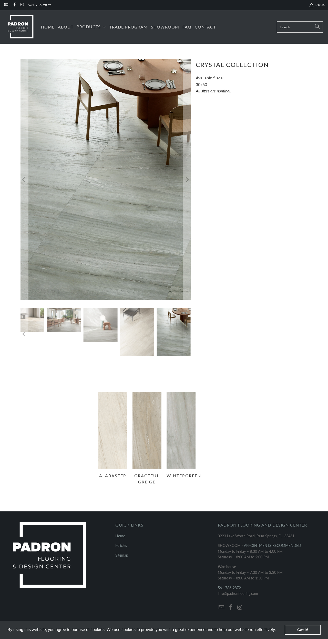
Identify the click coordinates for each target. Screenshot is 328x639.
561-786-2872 (39, 5)
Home (120, 417)
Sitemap (121, 436)
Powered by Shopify (68, 508)
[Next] (187, 120)
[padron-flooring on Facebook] (14, 5)
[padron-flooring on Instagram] (22, 5)
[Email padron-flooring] (6, 5)
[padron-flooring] (20, 27)
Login (320, 5)
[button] (277, 630)
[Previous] (24, 120)
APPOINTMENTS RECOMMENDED (272, 426)
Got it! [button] (302, 630)
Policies (121, 426)
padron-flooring (38, 508)
